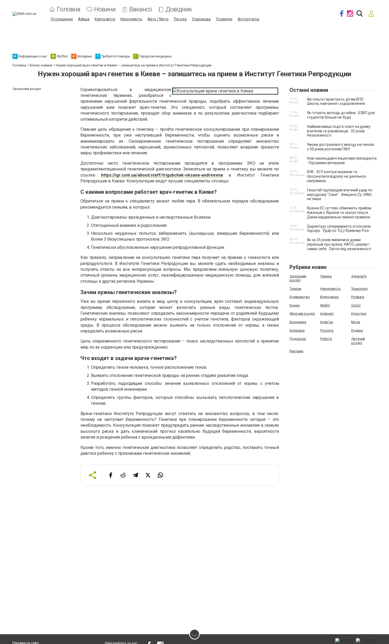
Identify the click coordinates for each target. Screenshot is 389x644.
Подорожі (298, 339)
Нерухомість (131, 19)
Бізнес (295, 305)
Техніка (326, 276)
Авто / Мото (158, 19)
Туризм (295, 289)
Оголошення (62, 19)
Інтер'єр (326, 322)
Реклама (296, 351)
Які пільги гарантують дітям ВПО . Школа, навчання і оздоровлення (336, 101)
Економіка (298, 322)
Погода (180, 19)
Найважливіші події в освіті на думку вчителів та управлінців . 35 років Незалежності (338, 131)
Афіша (83, 19)
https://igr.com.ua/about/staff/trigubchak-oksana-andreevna (162, 175)
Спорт (356, 305)
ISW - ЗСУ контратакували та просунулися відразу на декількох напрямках (336, 176)
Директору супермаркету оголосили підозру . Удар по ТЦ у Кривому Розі (339, 228)
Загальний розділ (298, 278)
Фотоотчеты (248, 19)
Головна (68, 9)
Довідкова (201, 19)
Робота (326, 339)
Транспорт (359, 289)
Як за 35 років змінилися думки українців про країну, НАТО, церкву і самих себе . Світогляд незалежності (339, 244)
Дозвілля (224, 19)
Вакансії (140, 9)
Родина (357, 330)
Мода (355, 322)
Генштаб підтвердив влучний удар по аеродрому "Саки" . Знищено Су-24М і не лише (339, 194)
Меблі (325, 305)
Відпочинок (329, 297)
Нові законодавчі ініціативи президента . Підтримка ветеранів (342, 160)
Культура (358, 314)
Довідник (179, 9)
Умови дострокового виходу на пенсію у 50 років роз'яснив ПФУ (340, 146)
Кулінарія (297, 330)
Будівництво (300, 297)
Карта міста (105, 19)
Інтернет (327, 314)
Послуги (326, 330)
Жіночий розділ (302, 314)
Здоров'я (359, 276)
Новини (105, 9)
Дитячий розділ (358, 341)
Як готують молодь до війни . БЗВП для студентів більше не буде (341, 115)
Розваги (357, 297)
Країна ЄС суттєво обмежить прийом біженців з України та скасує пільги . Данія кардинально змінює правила (339, 212)
